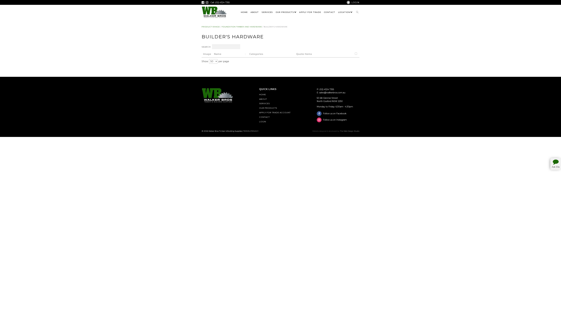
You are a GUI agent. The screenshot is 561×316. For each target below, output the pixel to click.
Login (262, 121)
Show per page (215, 61)
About (255, 12)
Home (244, 12)
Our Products (285, 12)
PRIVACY (254, 131)
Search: (206, 47)
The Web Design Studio (349, 131)
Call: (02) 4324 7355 (220, 2)
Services (267, 12)
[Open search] (357, 12)
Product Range (211, 27)
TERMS (246, 131)
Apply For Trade (310, 12)
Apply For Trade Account (275, 112)
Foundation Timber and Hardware (242, 27)
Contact (329, 12)
